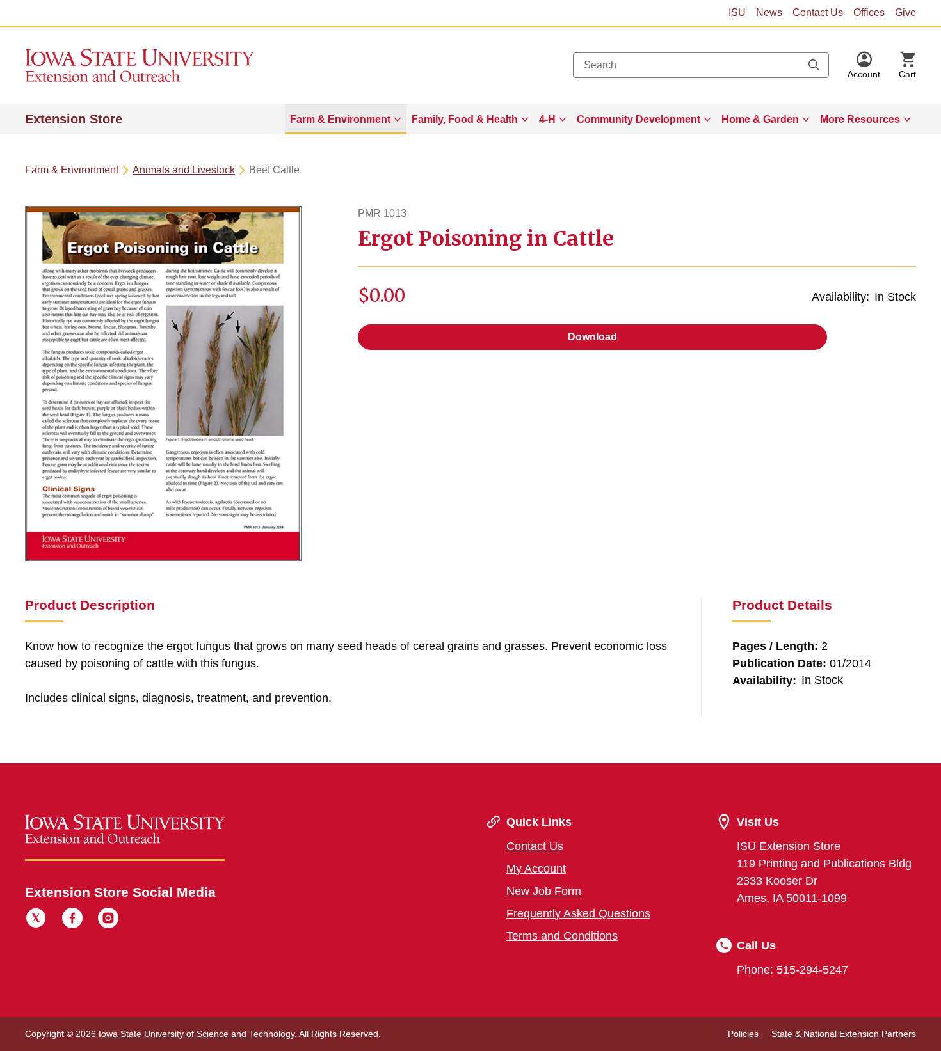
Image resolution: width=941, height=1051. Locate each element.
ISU (737, 12)
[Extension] (140, 65)
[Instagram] (108, 919)
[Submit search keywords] (813, 65)
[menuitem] (345, 119)
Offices (869, 12)
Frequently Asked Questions (578, 913)
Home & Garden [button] (760, 119)
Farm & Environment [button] (340, 119)
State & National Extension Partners (843, 1034)
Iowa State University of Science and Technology (196, 1034)
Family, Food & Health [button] (465, 119)
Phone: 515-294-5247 (792, 969)
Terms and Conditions (562, 935)
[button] (863, 65)
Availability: (840, 296)
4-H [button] (547, 119)
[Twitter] (36, 919)
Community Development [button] (638, 119)
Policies (743, 1034)
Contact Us (817, 12)
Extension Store (73, 119)
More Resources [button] (860, 119)
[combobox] (701, 65)
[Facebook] (72, 919)
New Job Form (543, 891)
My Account (536, 868)
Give (905, 12)
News (769, 12)
